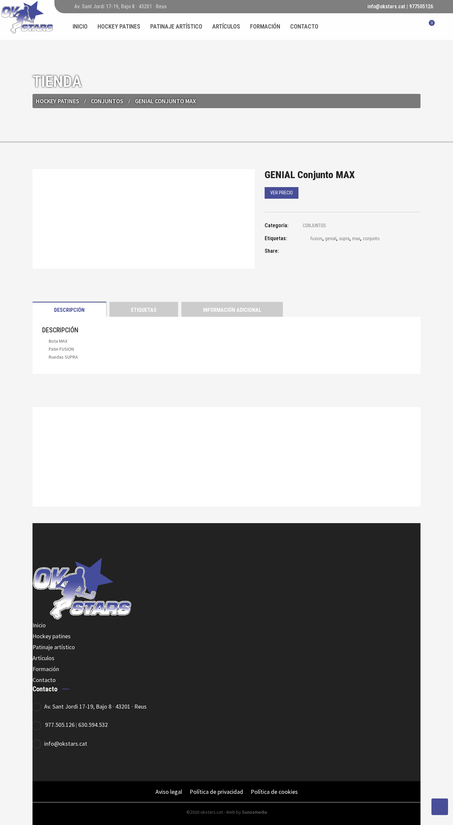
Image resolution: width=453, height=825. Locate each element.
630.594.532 (93, 724)
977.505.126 (60, 724)
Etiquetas (144, 310)
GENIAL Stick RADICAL (226, 475)
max (356, 238)
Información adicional (232, 310)
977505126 (421, 6)
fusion (316, 238)
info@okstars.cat (386, 6)
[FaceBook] (41, 765)
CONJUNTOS (107, 101)
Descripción (69, 310)
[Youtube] (96, 765)
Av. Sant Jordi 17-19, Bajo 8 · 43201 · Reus (95, 706)
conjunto (371, 238)
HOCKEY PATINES (57, 101)
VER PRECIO (281, 192)
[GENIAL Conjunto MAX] (302, 252)
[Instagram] (78, 765)
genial (330, 238)
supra (344, 238)
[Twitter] (59, 765)
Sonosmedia (254, 812)
